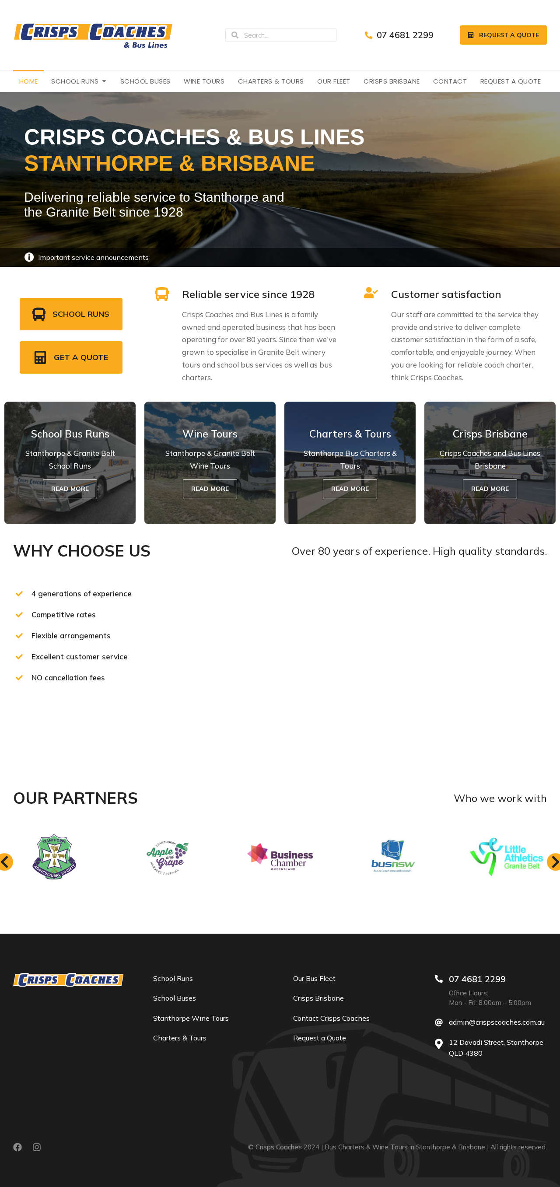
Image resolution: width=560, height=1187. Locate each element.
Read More (70, 489)
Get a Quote (81, 357)
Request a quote (509, 35)
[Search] (235, 35)
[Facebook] (17, 1147)
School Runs (80, 314)
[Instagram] (36, 1147)
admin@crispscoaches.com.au (497, 1022)
